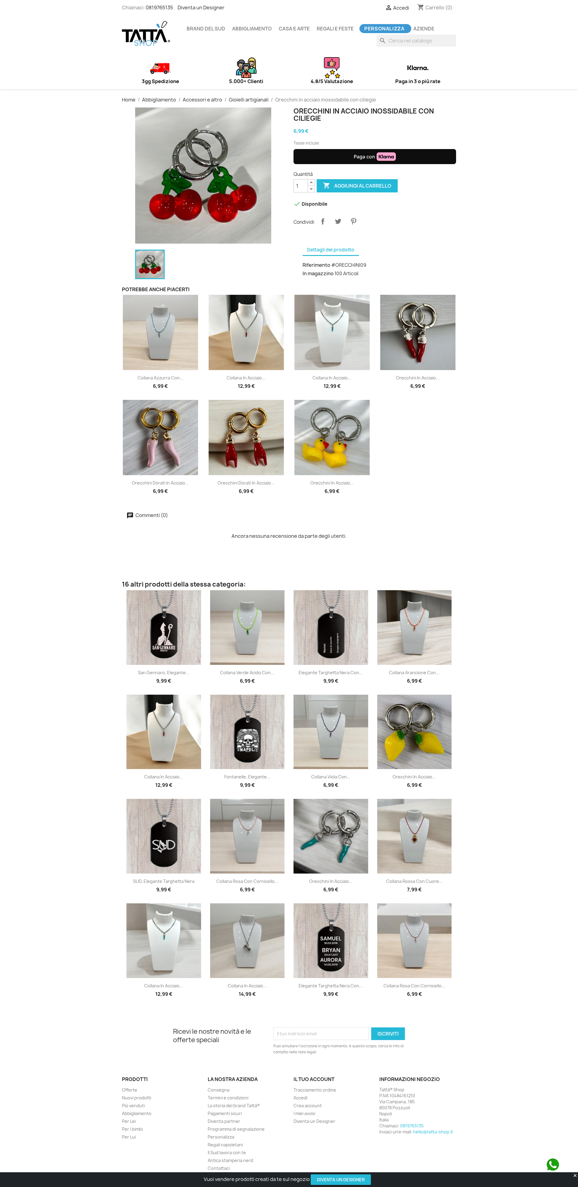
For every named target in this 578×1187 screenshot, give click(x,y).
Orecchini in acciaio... (418, 378)
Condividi (323, 221)
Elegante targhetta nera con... (331, 672)
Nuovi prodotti (136, 1098)
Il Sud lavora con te (227, 1152)
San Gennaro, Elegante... (163, 672)
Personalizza (384, 28)
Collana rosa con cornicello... (247, 881)
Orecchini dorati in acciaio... (160, 483)
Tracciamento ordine (315, 1090)
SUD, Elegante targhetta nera (163, 881)
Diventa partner (224, 1121)
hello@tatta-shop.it (433, 1132)
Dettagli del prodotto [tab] (330, 250)
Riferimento (316, 265)
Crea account (308, 1105)
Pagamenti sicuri (225, 1113)
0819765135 (159, 7)
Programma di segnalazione (236, 1129)
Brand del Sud (206, 28)
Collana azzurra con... (160, 378)
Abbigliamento (252, 28)
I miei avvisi (304, 1113)
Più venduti (133, 1105)
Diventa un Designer (341, 1179)
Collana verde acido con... (247, 672)
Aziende (423, 28)
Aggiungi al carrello (357, 185)
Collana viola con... (330, 777)
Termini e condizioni (228, 1098)
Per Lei (129, 1121)
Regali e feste (335, 28)
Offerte (129, 1090)
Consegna (218, 1090)
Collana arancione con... (414, 672)
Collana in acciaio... (246, 378)
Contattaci (219, 1168)
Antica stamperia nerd (230, 1160)
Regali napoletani (225, 1145)
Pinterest (353, 221)
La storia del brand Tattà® (234, 1105)
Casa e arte (294, 28)
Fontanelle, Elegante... (247, 777)
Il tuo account (314, 1079)
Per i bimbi (132, 1129)
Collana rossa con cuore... (414, 881)
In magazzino (318, 273)
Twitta (338, 221)
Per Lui (129, 1137)
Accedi (300, 1098)
